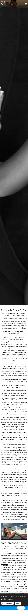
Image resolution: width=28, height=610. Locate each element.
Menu (26, 4)
